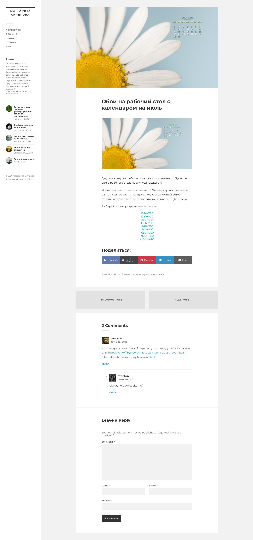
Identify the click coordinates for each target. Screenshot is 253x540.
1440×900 (147, 226)
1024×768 (147, 213)
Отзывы (11, 42)
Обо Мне (11, 34)
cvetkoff (116, 338)
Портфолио (13, 30)
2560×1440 (147, 239)
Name (106, 486)
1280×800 (147, 216)
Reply (105, 364)
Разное (126, 274)
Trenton (123, 376)
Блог (9, 46)
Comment (108, 442)
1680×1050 (147, 232)
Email (154, 486)
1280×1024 (147, 219)
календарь (141, 274)
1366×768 (147, 223)
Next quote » (12, 94)
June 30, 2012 (126, 379)
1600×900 (147, 229)
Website (107, 501)
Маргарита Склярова (20, 12)
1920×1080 (147, 236)
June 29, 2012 (109, 274)
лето (152, 274)
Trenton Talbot (25, 179)
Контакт (11, 38)
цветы (161, 274)
